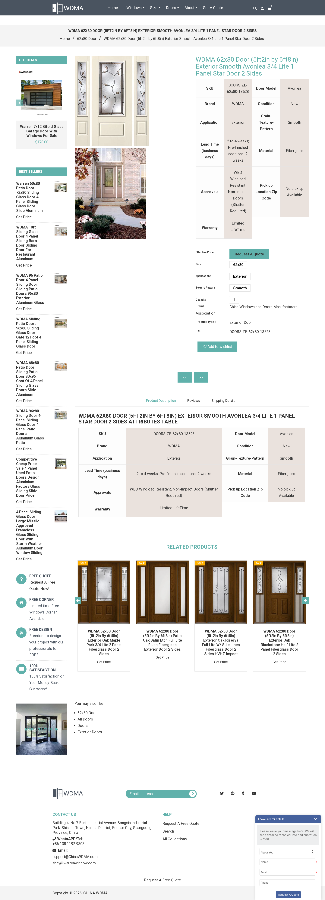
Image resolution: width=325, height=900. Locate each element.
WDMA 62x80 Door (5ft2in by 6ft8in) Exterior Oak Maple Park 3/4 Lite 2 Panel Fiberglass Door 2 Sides (104, 642)
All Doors (85, 719)
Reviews (193, 401)
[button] (288, 819)
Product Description (161, 401)
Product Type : (206, 322)
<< (185, 377)
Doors (82, 725)
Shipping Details (223, 401)
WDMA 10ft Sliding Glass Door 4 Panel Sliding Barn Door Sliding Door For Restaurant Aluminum (27, 243)
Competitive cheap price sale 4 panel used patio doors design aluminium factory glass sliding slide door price (28, 477)
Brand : (200, 306)
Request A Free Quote (180, 823)
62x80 (238, 264)
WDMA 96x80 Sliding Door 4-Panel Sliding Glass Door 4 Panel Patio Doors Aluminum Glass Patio (30, 427)
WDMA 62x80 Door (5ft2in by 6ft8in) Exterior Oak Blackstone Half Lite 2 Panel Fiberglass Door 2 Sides (279, 642)
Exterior (240, 276)
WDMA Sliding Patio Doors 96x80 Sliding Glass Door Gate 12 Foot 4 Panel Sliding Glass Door (28, 332)
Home (65, 38)
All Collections (174, 839)
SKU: (199, 331)
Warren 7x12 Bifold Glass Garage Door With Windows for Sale (42, 131)
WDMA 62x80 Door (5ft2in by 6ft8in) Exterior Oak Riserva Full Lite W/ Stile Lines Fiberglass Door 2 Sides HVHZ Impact (221, 642)
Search (168, 831)
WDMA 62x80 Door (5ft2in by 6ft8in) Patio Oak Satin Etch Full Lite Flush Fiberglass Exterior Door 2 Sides (162, 640)
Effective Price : (205, 252)
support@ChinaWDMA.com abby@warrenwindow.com (75, 856)
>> (201, 377)
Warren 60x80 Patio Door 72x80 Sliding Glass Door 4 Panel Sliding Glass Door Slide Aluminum (29, 197)
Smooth (240, 288)
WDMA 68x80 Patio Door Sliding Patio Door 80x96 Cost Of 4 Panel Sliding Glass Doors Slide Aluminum (29, 379)
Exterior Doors (89, 732)
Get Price (24, 217)
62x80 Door (86, 38)
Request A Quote (249, 254)
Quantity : (201, 299)
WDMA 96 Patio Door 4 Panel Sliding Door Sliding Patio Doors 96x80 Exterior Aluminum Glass (30, 289)
